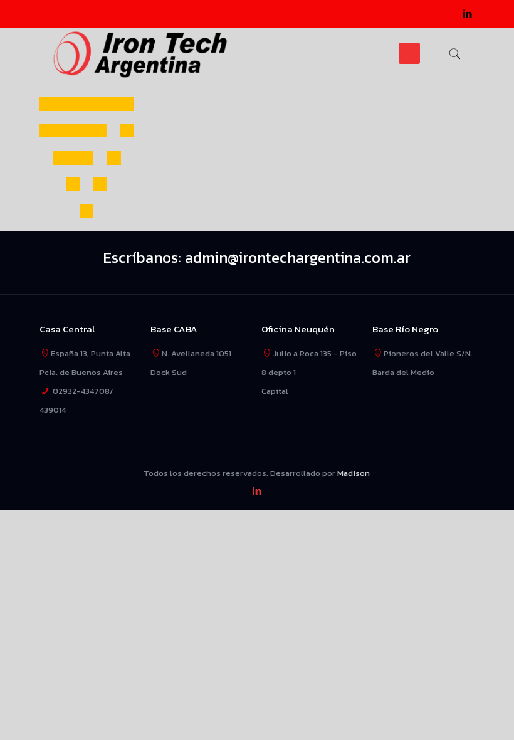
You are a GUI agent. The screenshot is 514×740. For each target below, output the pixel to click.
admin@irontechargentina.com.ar (298, 257)
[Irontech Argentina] (140, 53)
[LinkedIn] (468, 13)
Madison (353, 473)
